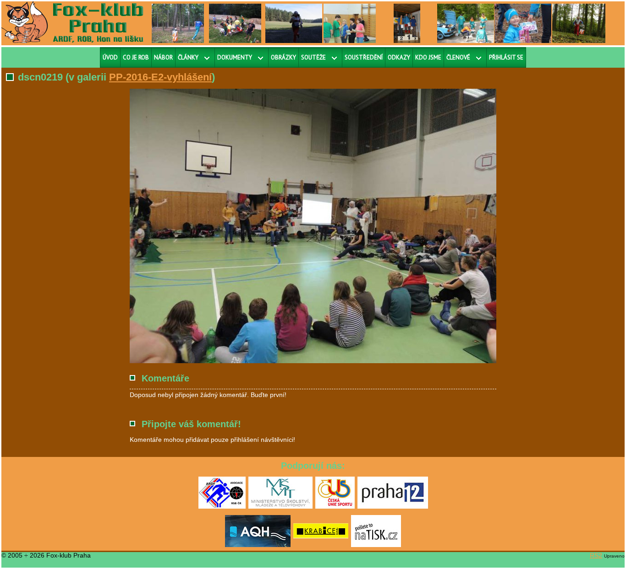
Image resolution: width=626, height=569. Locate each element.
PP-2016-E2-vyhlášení (160, 77)
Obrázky (283, 57)
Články (188, 57)
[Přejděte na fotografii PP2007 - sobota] (578, 23)
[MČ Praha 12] (392, 506)
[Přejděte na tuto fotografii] (177, 23)
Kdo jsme (428, 57)
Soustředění (364, 57)
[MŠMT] (280, 506)
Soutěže (313, 57)
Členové (458, 57)
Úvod (110, 57)
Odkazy (399, 57)
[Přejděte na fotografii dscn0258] (349, 23)
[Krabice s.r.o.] (321, 545)
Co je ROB (136, 57)
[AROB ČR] (222, 506)
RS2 (596, 555)
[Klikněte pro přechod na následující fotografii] (161, 226)
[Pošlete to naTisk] (376, 545)
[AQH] (258, 545)
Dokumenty (234, 57)
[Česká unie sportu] (335, 506)
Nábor (163, 57)
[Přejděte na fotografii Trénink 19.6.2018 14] (235, 23)
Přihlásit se (506, 57)
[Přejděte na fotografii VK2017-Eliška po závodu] (524, 23)
